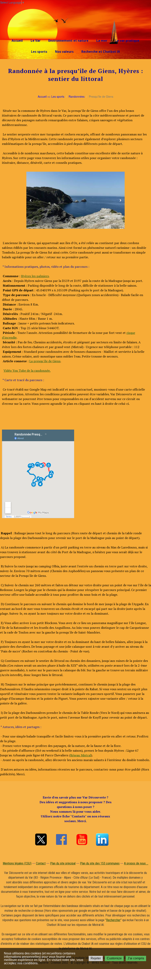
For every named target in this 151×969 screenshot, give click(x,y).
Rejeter (96, 958)
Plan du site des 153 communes (100, 863)
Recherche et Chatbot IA (100, 51)
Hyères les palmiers (35, 276)
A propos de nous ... (136, 863)
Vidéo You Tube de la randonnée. (27, 370)
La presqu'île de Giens (44, 361)
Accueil (17, 40)
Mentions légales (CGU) (17, 863)
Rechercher (113, 920)
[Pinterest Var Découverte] (102, 839)
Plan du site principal (63, 863)
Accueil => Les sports (51, 96)
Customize (114, 958)
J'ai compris (136, 958)
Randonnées (77, 96)
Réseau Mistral (80, 755)
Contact (41, 863)
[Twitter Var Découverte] (41, 839)
